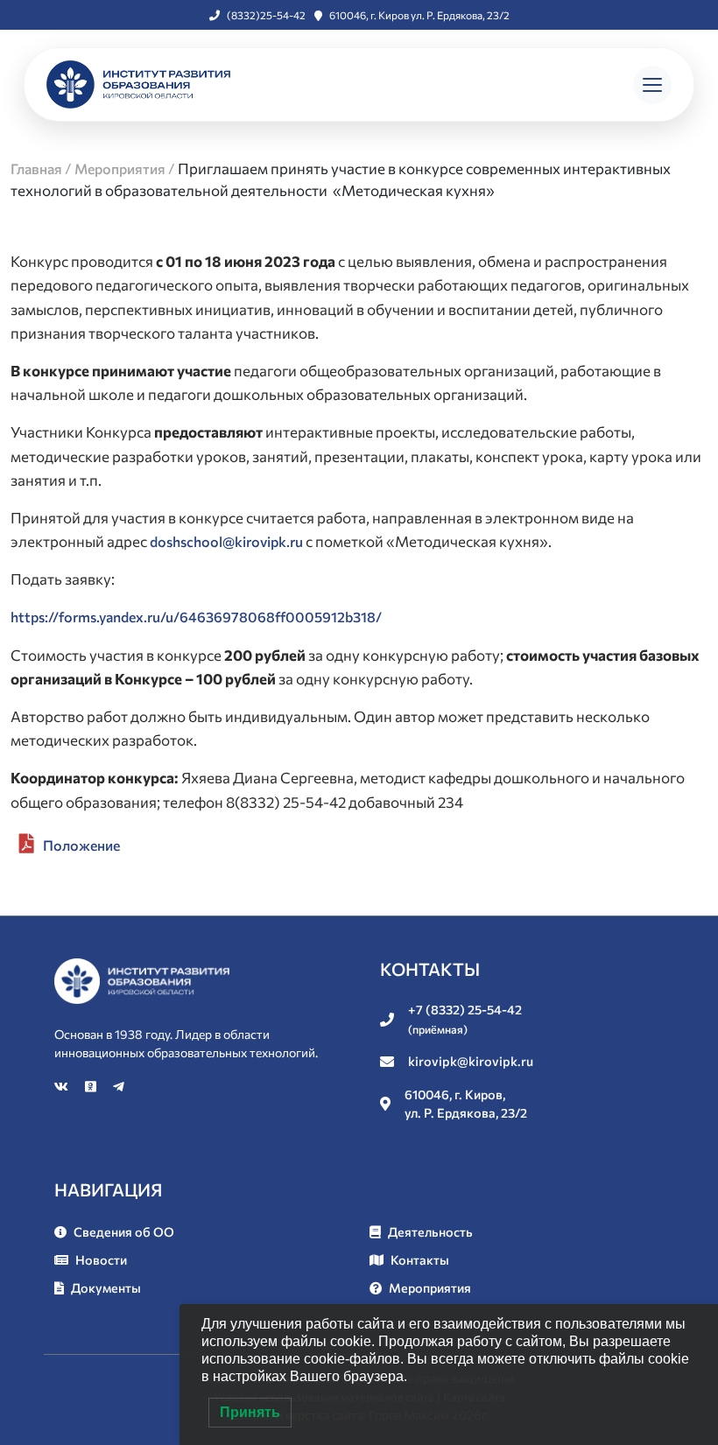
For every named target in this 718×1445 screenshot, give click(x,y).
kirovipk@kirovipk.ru (470, 1061)
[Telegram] (118, 1086)
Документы (106, 1287)
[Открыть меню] (652, 85)
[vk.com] (62, 1086)
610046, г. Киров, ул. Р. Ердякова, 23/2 (466, 1103)
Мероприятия (430, 1287)
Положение (81, 845)
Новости (101, 1259)
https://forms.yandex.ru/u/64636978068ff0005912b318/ (196, 616)
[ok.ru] (92, 1086)
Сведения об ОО (124, 1231)
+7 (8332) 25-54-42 (465, 1018)
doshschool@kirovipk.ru (226, 541)
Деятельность (430, 1231)
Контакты (420, 1259)
